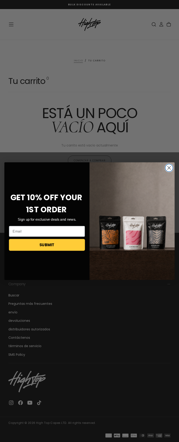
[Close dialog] (169, 168)
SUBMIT (47, 244)
